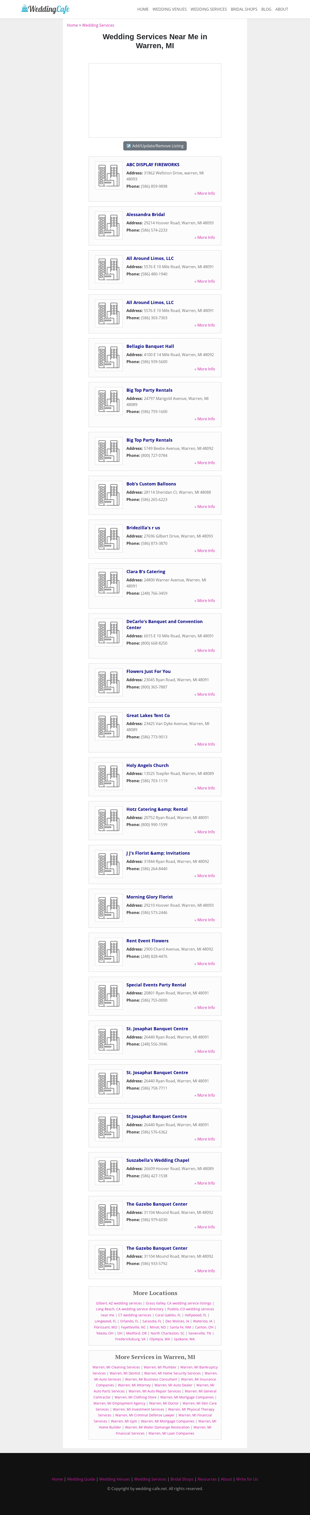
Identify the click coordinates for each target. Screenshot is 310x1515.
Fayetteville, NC (133, 1327)
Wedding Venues (170, 9)
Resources (207, 1479)
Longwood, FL (105, 1321)
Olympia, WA (159, 1339)
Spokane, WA (184, 1339)
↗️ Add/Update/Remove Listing (155, 145)
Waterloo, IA (202, 1321)
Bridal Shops (244, 9)
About (281, 9)
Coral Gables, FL (168, 1315)
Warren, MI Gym (124, 1421)
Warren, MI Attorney (134, 1385)
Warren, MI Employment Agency (119, 1403)
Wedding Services (209, 9)
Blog (266, 9)
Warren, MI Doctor (164, 1403)
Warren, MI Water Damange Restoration (157, 1427)
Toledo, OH (104, 1333)
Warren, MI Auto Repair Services (155, 1391)
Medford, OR (136, 1333)
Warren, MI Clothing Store (135, 1397)
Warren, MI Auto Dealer (174, 1385)
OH (119, 1333)
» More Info (204, 193)
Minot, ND (158, 1327)
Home (143, 9)
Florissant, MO (105, 1327)
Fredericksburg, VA (130, 1339)
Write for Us (247, 1479)
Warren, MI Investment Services (138, 1409)
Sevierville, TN (199, 1333)
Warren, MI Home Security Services (172, 1373)
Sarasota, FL (152, 1321)
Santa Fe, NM (180, 1327)
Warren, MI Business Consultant (151, 1379)
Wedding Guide (81, 1479)
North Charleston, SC (168, 1333)
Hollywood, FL (196, 1315)
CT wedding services (134, 1315)
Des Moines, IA (177, 1321)
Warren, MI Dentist (125, 1373)
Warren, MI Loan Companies (171, 1433)
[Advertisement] (40, 95)
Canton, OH (204, 1327)
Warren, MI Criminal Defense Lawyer (145, 1415)
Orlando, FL (129, 1321)
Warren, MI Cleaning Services (116, 1367)
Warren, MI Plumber (160, 1367)
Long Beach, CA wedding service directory (129, 1309)
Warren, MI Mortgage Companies (187, 1397)
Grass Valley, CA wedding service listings (178, 1303)
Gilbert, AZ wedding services (119, 1303)
